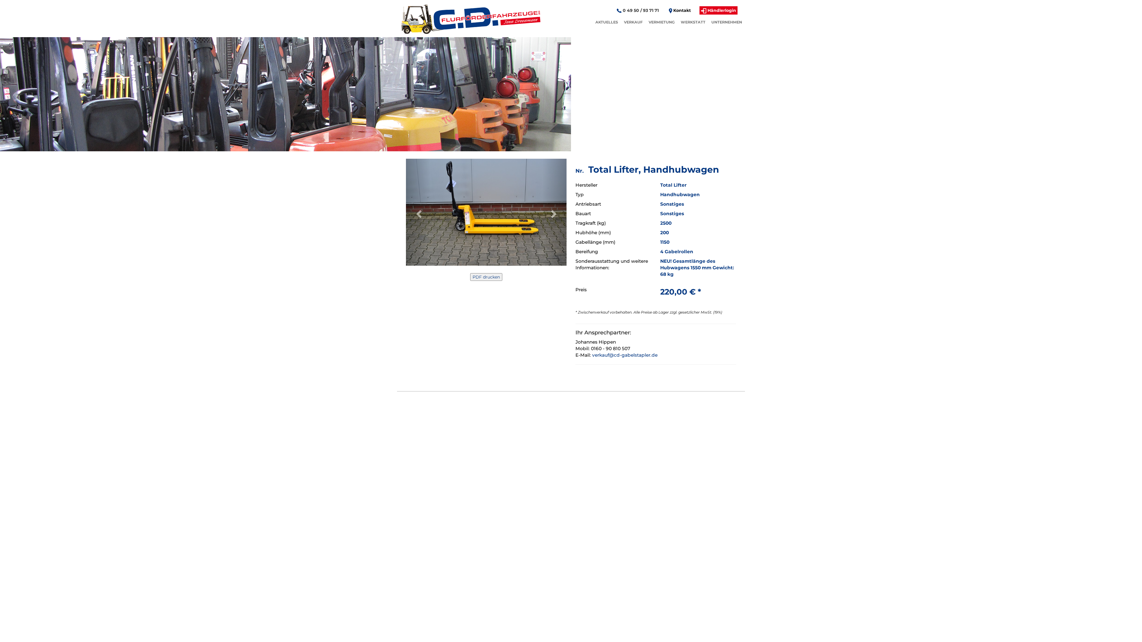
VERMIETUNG (662, 22)
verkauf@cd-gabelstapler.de (625, 355)
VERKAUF (633, 22)
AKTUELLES (606, 22)
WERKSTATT (693, 22)
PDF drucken (486, 277)
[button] (418, 212)
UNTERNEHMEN (726, 22)
